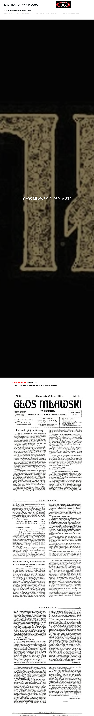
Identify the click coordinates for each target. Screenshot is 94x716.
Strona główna (8, 14)
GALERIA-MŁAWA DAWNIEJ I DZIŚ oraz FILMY (15, 17)
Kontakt (32, 17)
